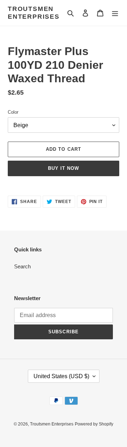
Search (22, 266)
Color (13, 112)
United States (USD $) (61, 376)
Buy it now (63, 168)
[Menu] (115, 12)
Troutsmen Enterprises (34, 12)
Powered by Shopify (94, 424)
